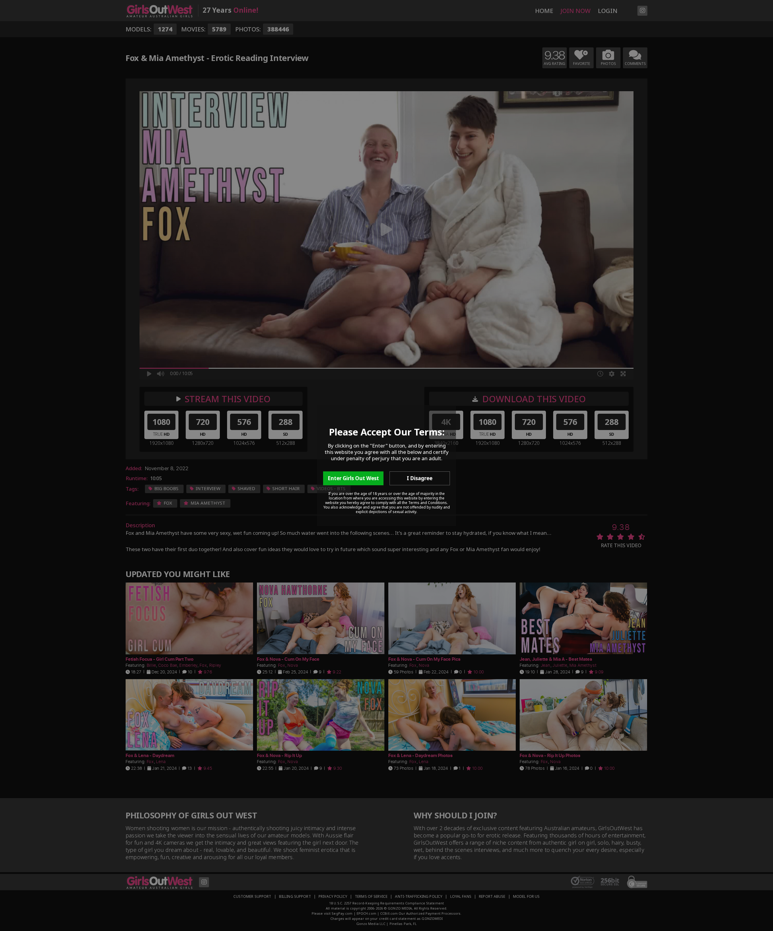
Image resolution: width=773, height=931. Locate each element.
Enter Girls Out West (353, 478)
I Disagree (419, 478)
